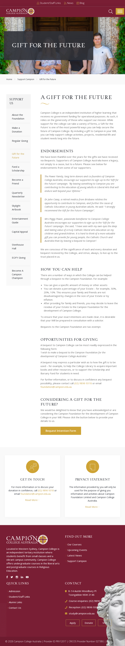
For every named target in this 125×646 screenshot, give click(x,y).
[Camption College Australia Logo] (27, 539)
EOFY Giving (19, 257)
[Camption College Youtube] (27, 577)
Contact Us (15, 608)
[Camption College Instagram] (17, 577)
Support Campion (25, 79)
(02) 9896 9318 (83, 383)
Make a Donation (17, 129)
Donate (89, 622)
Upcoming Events (77, 550)
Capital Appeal (20, 231)
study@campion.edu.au (82, 613)
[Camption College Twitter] (12, 577)
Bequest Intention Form (61, 431)
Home (9, 79)
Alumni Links (15, 602)
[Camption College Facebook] (7, 577)
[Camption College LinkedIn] (22, 577)
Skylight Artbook (16, 207)
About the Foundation (18, 116)
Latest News (74, 555)
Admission (14, 591)
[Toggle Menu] (120, 11)
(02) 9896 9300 (90, 607)
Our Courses (74, 544)
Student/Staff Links (19, 597)
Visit (105, 622)
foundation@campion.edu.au (56, 386)
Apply (73, 622)
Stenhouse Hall (18, 246)
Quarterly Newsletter (18, 194)
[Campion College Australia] (20, 11)
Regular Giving (20, 140)
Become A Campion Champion (17, 274)
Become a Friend (17, 181)
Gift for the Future (18, 155)
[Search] (111, 11)
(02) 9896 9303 (97, 601)
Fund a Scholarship (18, 168)
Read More (31, 500)
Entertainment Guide (20, 220)
